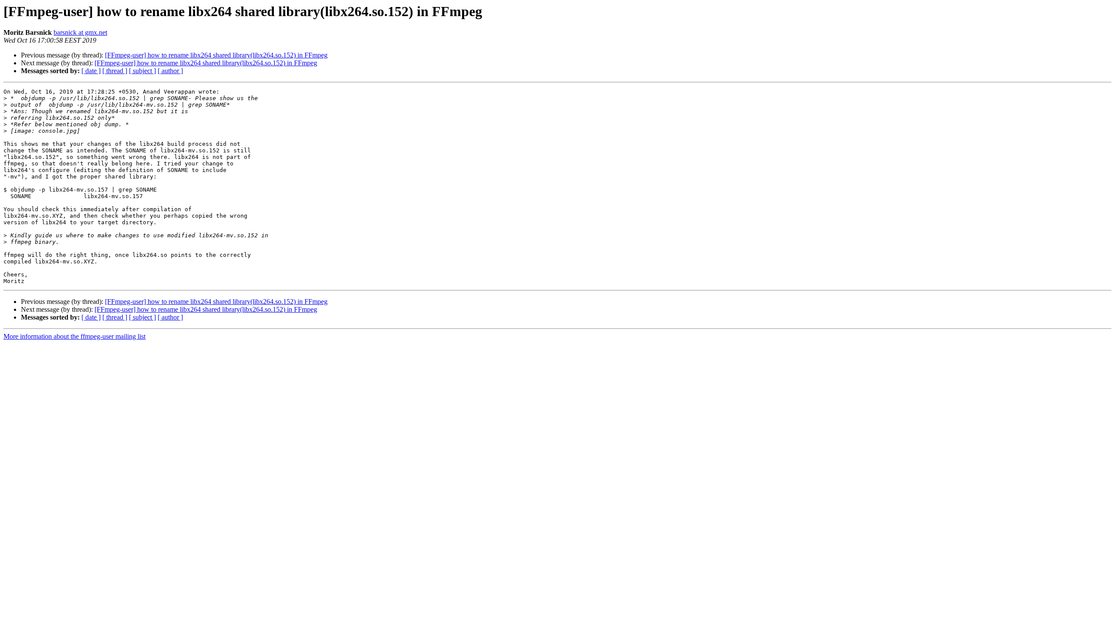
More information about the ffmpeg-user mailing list (74, 336)
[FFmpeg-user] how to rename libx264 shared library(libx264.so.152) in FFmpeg (216, 55)
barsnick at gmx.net (80, 32)
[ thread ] (114, 70)
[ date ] (91, 70)
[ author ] (170, 70)
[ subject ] (142, 70)
